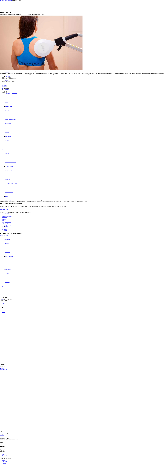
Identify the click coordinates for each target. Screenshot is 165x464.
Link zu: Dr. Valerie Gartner (4, 235)
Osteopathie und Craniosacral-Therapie (7, 225)
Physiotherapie (4, 227)
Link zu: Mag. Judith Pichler (4, 369)
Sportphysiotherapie (4, 228)
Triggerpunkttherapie (4, 230)
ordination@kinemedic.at (8, 0)
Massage (3, 220)
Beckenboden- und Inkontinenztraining (7, 216)
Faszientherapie (4, 219)
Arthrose (3, 88)
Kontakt (3, 454)
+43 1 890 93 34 (2, 0)
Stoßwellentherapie (14, 93)
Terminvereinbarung (4, 455)
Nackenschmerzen (4, 85)
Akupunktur (3, 215)
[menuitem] (83, 459)
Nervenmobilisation (4, 224)
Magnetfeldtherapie (4, 217)
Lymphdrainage (4, 221)
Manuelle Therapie (4, 222)
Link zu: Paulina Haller (3, 302)
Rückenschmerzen (4, 86)
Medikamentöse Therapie (5, 223)
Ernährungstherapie (4, 218)
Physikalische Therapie (5, 226)
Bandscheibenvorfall (4, 87)
